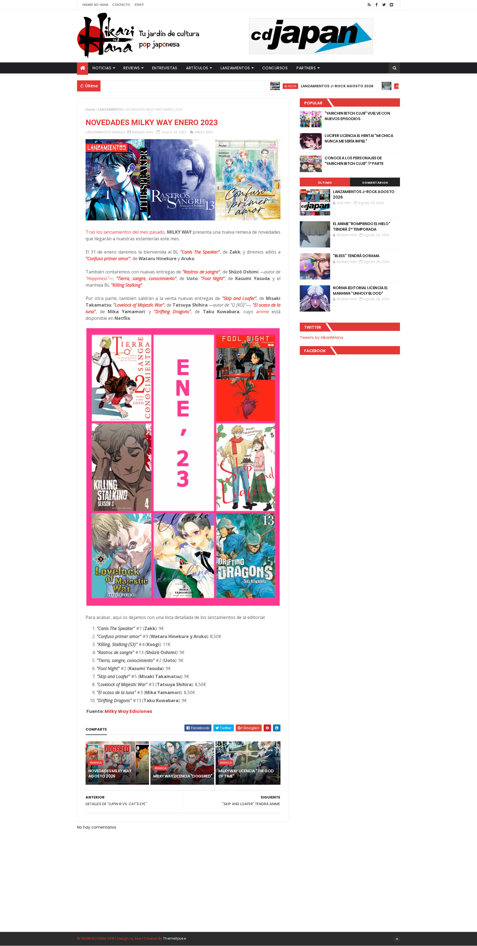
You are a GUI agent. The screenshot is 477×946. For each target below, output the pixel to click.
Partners (306, 68)
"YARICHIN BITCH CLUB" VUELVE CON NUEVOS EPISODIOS (357, 116)
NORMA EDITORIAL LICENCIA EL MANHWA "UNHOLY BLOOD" (360, 290)
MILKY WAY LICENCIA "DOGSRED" (182, 776)
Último (325, 182)
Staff (139, 4)
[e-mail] (391, 5)
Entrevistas (164, 68)
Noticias (101, 68)
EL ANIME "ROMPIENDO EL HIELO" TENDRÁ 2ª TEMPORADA (361, 226)
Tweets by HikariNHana (321, 337)
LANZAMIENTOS (110, 109)
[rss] (369, 5)
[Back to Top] (397, 939)
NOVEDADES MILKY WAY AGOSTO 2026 (109, 773)
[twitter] (384, 5)
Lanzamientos (235, 68)
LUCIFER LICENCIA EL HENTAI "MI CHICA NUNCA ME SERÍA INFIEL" (359, 138)
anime (262, 312)
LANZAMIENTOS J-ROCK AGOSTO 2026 (310, 86)
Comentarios (375, 182)
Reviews (131, 68)
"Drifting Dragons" (172, 312)
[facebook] (376, 5)
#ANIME (374, 86)
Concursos (275, 68)
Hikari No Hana (95, 4)
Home (90, 109)
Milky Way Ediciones (128, 711)
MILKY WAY (204, 132)
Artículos (197, 68)
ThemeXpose (174, 938)
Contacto (121, 4)
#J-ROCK (264, 86)
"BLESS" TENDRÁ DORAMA (356, 256)
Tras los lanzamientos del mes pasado (125, 232)
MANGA (118, 132)
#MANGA (96, 763)
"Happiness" (97, 278)
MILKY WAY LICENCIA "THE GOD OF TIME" (246, 773)
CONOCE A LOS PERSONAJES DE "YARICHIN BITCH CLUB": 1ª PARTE (354, 160)
